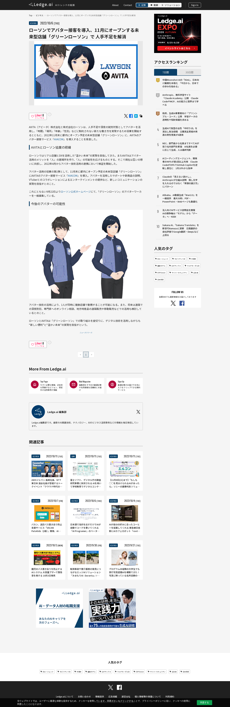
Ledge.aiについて (64, 696)
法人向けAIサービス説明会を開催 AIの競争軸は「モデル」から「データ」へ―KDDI (179, 213)
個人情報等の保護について (148, 696)
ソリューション (172, 5)
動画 (156, 5)
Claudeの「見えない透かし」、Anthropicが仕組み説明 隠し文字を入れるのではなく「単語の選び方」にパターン (180, 181)
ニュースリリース (86, 332)
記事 (143, 5)
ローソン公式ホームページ (76, 191)
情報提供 (99, 696)
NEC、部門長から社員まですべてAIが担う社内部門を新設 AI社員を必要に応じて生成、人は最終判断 (180, 146)
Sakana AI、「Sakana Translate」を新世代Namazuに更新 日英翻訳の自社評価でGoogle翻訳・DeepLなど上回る (180, 230)
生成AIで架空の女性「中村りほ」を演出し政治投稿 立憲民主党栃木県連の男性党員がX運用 (179, 131)
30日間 (189, 72)
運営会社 (126, 696)
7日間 (165, 72)
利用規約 (169, 696)
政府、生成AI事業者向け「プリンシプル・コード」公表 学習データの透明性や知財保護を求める (179, 116)
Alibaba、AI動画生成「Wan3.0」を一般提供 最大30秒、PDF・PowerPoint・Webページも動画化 (180, 198)
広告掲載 (112, 696)
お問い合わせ (84, 696)
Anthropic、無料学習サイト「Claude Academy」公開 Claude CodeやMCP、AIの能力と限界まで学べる (180, 99)
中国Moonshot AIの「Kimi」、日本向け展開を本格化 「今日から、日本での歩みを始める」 (180, 83)
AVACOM (59, 139)
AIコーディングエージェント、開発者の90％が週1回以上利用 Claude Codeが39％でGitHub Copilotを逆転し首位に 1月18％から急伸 (180, 163)
